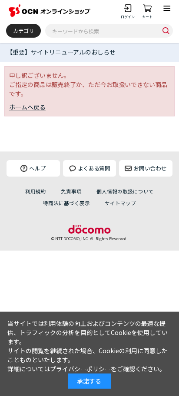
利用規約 (35, 191)
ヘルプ (37, 168)
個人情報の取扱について (125, 191)
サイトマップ (120, 203)
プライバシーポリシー (80, 368)
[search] (165, 30)
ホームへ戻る (27, 107)
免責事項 (71, 191)
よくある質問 (94, 168)
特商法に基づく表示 (66, 203)
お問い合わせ (149, 168)
